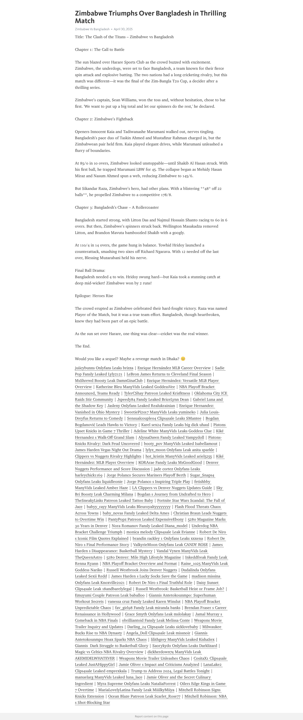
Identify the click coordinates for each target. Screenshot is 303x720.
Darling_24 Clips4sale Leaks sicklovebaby (162, 626)
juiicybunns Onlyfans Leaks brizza (104, 367)
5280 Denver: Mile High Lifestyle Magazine (143, 557)
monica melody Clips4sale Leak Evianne (160, 532)
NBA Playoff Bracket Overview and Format (139, 563)
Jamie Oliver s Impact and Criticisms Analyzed (159, 664)
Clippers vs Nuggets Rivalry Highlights (108, 456)
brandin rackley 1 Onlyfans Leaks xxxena (168, 538)
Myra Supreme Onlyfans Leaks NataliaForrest (136, 683)
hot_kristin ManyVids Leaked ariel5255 (179, 456)
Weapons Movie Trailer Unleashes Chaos (154, 658)
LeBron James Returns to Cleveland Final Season (169, 374)
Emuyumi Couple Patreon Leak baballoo (110, 595)
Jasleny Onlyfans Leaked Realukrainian (141, 405)
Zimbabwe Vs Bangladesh (92, 29)
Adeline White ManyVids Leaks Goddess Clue (173, 430)
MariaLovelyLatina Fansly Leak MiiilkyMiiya (136, 689)
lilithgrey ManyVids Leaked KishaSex (182, 639)
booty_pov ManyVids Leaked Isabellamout (180, 443)
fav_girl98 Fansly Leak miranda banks (147, 607)
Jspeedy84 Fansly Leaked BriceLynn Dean (153, 399)
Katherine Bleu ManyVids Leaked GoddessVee (135, 386)
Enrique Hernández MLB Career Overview (174, 367)
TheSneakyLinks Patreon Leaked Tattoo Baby (114, 500)
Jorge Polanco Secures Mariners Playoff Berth (146, 475)
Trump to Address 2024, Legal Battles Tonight (170, 670)
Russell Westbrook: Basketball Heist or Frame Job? (180, 588)
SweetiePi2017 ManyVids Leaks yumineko (160, 412)
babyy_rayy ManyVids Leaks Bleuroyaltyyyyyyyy (129, 506)
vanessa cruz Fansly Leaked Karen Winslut (144, 601)
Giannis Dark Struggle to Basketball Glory (111, 645)
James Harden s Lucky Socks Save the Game (149, 576)
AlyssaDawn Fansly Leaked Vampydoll (171, 437)
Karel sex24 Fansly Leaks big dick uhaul (175, 424)
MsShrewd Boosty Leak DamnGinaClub (109, 380)
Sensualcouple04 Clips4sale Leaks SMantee (164, 418)
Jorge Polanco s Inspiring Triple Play (158, 481)
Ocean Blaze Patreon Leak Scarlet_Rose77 (144, 696)
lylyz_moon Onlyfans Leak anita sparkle (180, 449)
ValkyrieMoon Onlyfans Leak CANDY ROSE (170, 544)
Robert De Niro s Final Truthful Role (160, 582)
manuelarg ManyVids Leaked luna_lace (108, 677)
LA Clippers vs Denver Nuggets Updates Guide (172, 487)
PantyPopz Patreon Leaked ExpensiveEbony (146, 519)
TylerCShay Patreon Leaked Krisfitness (157, 393)
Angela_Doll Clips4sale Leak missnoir (158, 633)
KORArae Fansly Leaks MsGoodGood (170, 462)
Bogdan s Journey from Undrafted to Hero (174, 494)
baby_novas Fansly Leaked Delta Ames (136, 513)
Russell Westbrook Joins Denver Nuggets (141, 569)
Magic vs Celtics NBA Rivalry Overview (109, 651)
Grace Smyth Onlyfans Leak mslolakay (158, 614)
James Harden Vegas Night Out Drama (108, 449)
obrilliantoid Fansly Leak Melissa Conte (156, 620)
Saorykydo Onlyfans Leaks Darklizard (184, 645)
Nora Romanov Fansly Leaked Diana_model (149, 525)
